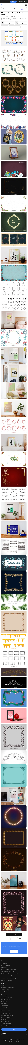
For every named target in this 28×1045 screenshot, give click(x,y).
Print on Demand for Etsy (8, 976)
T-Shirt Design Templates (8, 970)
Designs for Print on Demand (9, 974)
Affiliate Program (6, 999)
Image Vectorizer (6, 1019)
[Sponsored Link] (14, 36)
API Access (4, 1003)
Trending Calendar (6, 980)
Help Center (4, 992)
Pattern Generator (6, 1026)
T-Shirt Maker (5, 1021)
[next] (16, 938)
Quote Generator (6, 1024)
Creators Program (6, 997)
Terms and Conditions (7, 988)
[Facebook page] (11, 1041)
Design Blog (4, 963)
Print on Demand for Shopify (9, 978)
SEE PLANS (14, 951)
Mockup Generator (6, 1017)
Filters (5, 27)
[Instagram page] (9, 1041)
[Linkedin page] (19, 1041)
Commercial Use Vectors (8, 972)
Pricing (3, 985)
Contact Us (4, 1006)
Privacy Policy (5, 990)
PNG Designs (4, 967)
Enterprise (4, 1001)
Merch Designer (5, 1013)
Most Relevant (14, 27)
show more (5, 45)
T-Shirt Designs (5, 965)
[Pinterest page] (14, 1041)
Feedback (4, 1008)
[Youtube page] (16, 1041)
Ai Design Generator (7, 1015)
